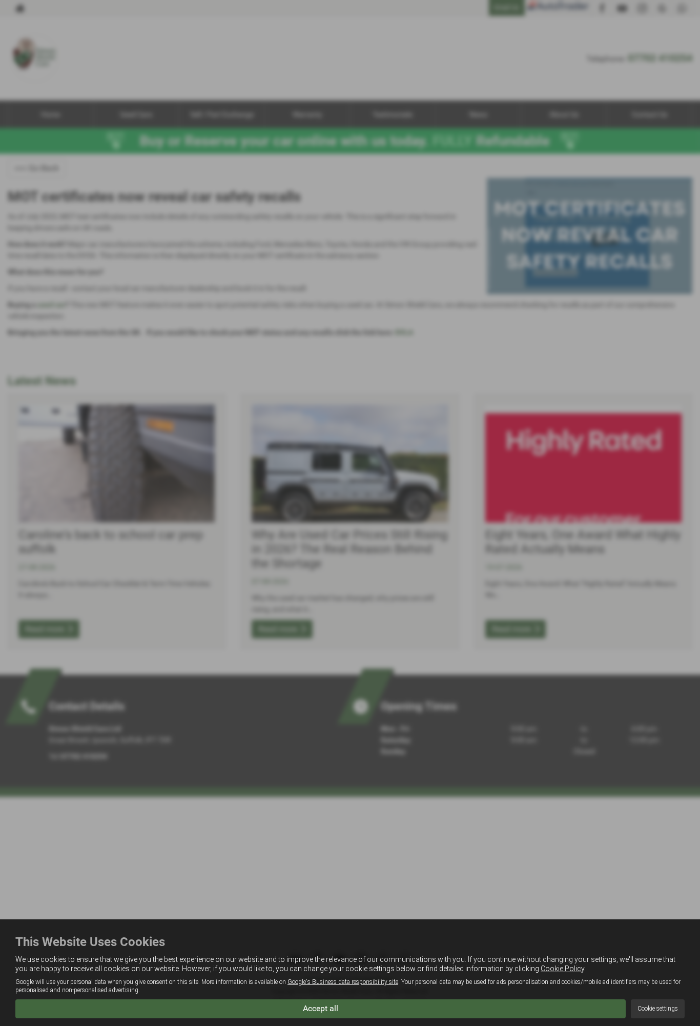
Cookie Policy (562, 968)
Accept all (320, 1008)
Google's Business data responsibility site (342, 981)
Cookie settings (657, 1008)
